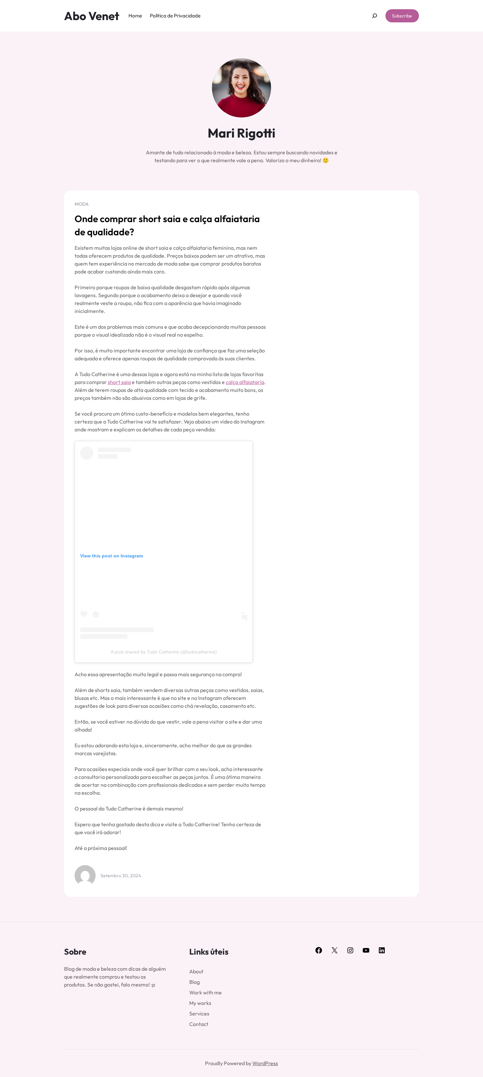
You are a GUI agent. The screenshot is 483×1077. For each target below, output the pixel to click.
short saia (119, 382)
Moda (82, 204)
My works (200, 1003)
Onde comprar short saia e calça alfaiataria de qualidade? (167, 225)
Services (199, 1013)
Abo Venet (91, 16)
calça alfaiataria (245, 382)
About (196, 971)
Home (135, 16)
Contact (198, 1024)
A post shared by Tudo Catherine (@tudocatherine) (164, 651)
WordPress (265, 1063)
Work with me (205, 992)
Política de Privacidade (175, 16)
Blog (194, 982)
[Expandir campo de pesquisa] (374, 16)
